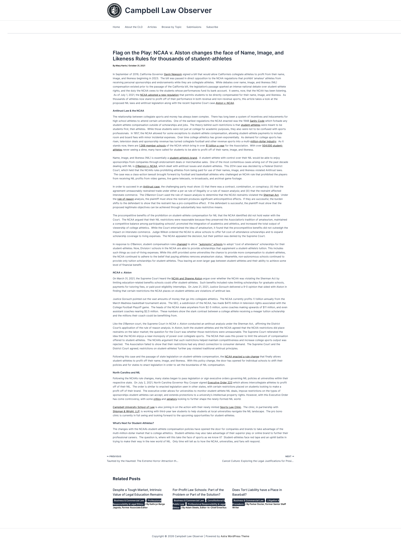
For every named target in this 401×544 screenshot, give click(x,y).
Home (116, 26)
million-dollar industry (263, 141)
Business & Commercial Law (129, 500)
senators (172, 398)
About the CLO (134, 26)
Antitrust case (151, 186)
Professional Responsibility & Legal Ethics (137, 502)
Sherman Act (271, 194)
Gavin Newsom (173, 74)
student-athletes (250, 124)
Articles (152, 26)
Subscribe (212, 26)
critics (157, 398)
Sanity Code (257, 120)
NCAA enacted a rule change (242, 356)
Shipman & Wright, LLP (126, 411)
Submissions (194, 26)
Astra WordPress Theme (235, 536)
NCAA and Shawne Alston (187, 278)
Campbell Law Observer (168, 10)
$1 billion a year (215, 145)
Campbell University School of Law (134, 407)
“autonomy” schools (211, 244)
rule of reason (125, 198)
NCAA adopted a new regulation (159, 94)
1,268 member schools (152, 145)
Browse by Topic (172, 26)
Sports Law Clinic (230, 407)
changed (182, 244)
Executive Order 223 (220, 382)
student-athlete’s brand (183, 157)
